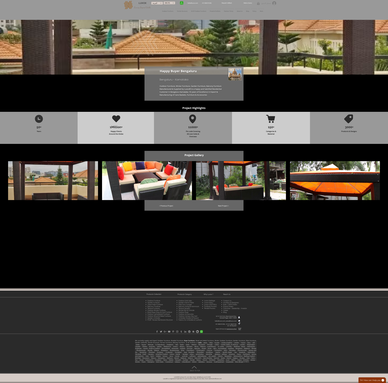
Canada (137, 346)
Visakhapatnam (219, 362)
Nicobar (242, 358)
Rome (182, 344)
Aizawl (204, 348)
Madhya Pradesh (249, 356)
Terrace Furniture (153, 308)
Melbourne (167, 346)
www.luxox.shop (232, 329)
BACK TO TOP (195, 371)
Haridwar (138, 354)
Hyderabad (251, 352)
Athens (182, 346)
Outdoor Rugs (183, 312)
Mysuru (153, 358)
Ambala (182, 348)
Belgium (203, 346)
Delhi (225, 350)
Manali (176, 358)
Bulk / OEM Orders (230, 304)
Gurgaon (191, 352)
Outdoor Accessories (186, 314)
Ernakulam (169, 352)
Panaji (141, 360)
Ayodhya (231, 348)
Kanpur (165, 356)
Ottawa (144, 346)
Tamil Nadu (160, 362)
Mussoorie (145, 358)
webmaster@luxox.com (215, 378)
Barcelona (201, 344)
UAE (253, 342)
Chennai (209, 350)
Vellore (194, 362)
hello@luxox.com (220, 321)
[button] (226, 3)
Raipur (198, 360)
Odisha (220, 356)
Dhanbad (152, 352)
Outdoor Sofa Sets (185, 301)
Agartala (197, 348)
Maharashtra (238, 356)
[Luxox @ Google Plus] (165, 331)
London (236, 342)
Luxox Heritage (209, 301)
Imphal (177, 354)
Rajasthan (220, 360)
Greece (175, 346)
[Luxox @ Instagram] (177, 331)
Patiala (171, 360)
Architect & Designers (231, 303)
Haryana (151, 354)
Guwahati (242, 352)
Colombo (229, 346)
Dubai (138, 344)
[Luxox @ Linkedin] (185, 331)
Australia (152, 346)
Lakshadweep (202, 356)
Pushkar (185, 360)
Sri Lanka (221, 346)
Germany (189, 346)
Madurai (183, 358)
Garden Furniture (153, 303)
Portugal (210, 344)
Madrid (193, 344)
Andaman (138, 348)
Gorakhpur (209, 352)
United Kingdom (226, 342)
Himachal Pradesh (162, 354)
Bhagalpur (164, 350)
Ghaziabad (200, 352)
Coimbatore (218, 350)
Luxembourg (211, 346)
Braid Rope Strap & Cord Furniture (159, 312)
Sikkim (233, 360)
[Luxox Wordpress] (189, 331)
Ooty (248, 358)
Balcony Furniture (153, 306)
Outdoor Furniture (153, 301)
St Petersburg (160, 344)
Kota (147, 356)
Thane (143, 362)
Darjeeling (142, 352)
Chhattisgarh (200, 350)
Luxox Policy (208, 302)
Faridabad (178, 352)
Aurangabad (222, 348)
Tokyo (211, 342)
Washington (251, 344)
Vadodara (201, 362)
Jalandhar (209, 354)
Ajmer (210, 348)
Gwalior (217, 352)
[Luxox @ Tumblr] (181, 331)
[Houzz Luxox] (197, 331)
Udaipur (177, 362)
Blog (225, 312)
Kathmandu (251, 346)
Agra (214, 348)
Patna (165, 360)
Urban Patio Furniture (155, 304)
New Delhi (198, 358)
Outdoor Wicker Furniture (156, 310)
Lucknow (185, 356)
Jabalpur (217, 354)
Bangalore (239, 348)
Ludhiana (192, 356)
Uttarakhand (186, 362)
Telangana (150, 362)
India (200, 342)
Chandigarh (190, 350)
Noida (223, 358)
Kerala (177, 356)
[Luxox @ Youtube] (169, 331)
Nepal (243, 346)
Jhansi (239, 354)
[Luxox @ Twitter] (161, 331)
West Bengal (239, 362)
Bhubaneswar (141, 350)
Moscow (150, 344)
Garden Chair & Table (186, 303)
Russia (144, 344)
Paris (249, 342)
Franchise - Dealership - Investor (235, 308)
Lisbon (217, 344)
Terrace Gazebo (184, 308)
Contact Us (227, 301)
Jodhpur (224, 354)
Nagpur (235, 358)
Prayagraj (158, 360)
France (243, 342)
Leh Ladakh (212, 356)
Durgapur (160, 352)
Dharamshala (242, 350)
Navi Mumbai (207, 358)
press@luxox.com (231, 321)
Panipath (178, 360)
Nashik (229, 358)
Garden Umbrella (153, 318)
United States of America (229, 344)
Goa (235, 352)
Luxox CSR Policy (210, 304)
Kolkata (158, 356)
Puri (136, 360)
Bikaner (156, 350)
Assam (145, 348)
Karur (171, 356)
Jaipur (191, 354)
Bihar (183, 350)
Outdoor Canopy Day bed (187, 316)
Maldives (237, 346)
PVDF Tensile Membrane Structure (160, 320)
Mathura (170, 358)
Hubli (144, 354)
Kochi (152, 356)
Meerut (190, 358)
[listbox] (169, 2)
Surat (227, 360)
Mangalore (228, 356)
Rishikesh (212, 360)
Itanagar (185, 354)
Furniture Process (210, 306)
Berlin (196, 346)
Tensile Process (209, 308)
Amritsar (190, 348)
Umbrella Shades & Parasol (188, 318)
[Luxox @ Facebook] (157, 331)
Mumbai (138, 358)
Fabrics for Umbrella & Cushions (190, 320)
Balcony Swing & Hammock (188, 306)
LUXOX (142, 3)
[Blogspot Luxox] (193, 331)
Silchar (252, 360)
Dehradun (232, 350)
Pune (253, 358)
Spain (188, 344)
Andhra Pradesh (154, 348)
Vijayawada (229, 362)
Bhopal (254, 348)
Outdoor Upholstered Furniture (158, 314)
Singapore (170, 344)
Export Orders (228, 306)
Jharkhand (246, 354)
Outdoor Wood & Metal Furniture (159, 316)
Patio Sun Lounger (185, 304)
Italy (176, 344)
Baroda (150, 350)
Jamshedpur (199, 354)
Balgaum (247, 348)
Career (225, 310)
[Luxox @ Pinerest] (173, 331)
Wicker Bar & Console (186, 310)
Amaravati (175, 348)
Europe (217, 342)
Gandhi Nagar (227, 352)
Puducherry (149, 360)
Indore (172, 354)
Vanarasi (209, 362)
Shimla (137, 362)
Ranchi (205, 360)
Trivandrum (169, 362)
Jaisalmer (232, 354)
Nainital (216, 358)
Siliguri (239, 360)
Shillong (246, 360)
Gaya (185, 352)
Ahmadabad (166, 348)
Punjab (192, 360)
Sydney (159, 346)
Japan (205, 342)
